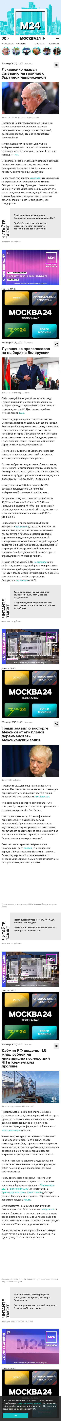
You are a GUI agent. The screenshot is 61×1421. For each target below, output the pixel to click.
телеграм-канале (11, 1130)
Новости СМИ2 (8, 289)
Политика (28, 63)
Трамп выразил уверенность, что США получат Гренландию (34, 921)
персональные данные (29, 1403)
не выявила (40, 562)
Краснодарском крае (13, 1192)
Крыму (27, 1199)
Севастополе (34, 1192)
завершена (48, 1209)
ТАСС (16, 154)
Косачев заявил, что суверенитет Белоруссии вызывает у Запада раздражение (31, 595)
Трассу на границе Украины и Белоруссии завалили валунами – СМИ (34, 217)
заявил (28, 848)
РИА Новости (42, 796)
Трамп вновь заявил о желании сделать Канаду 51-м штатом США (35, 929)
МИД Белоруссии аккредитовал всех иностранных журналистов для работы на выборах (34, 605)
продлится (21, 526)
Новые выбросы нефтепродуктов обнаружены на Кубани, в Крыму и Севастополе (32, 1297)
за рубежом (16, 242)
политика (6, 242)
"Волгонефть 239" (19, 1189)
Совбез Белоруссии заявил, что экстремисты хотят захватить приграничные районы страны (30, 226)
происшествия (17, 1321)
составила (22, 580)
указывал (35, 178)
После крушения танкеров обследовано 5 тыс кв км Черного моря (35, 1307)
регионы (29, 1321)
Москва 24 (30, 38)
